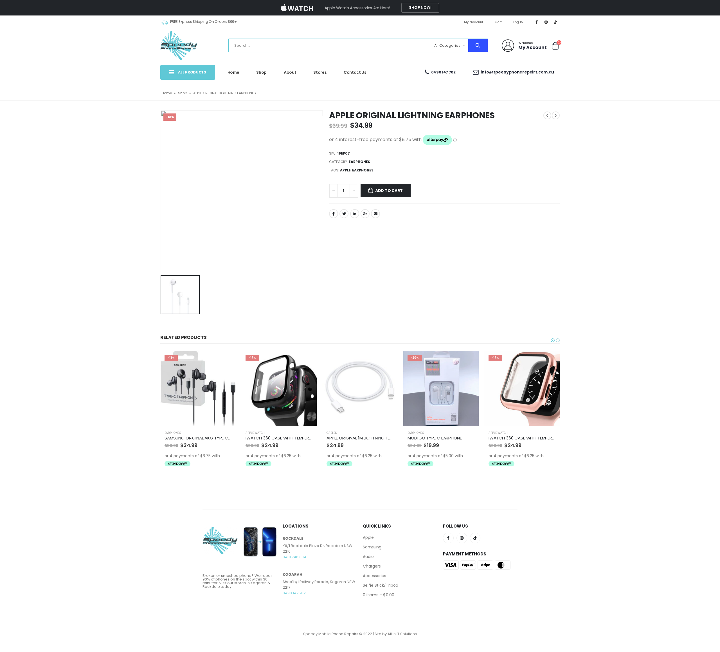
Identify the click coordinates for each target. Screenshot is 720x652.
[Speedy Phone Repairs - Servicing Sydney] (178, 45)
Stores (320, 72)
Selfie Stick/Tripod (380, 585)
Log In (518, 22)
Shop (261, 72)
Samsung (372, 547)
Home (233, 72)
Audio (368, 556)
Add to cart (389, 190)
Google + (365, 213)
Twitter (343, 213)
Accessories (374, 576)
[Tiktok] (555, 22)
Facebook (333, 213)
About (290, 72)
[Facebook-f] (448, 538)
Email (375, 213)
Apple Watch (174, 433)
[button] (552, 340)
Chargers (372, 566)
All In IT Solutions (402, 634)
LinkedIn (354, 213)
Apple (345, 170)
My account (473, 22)
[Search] (478, 45)
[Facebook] (537, 22)
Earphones (359, 161)
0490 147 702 (443, 72)
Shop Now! (420, 7)
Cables (251, 433)
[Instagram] (546, 22)
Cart (498, 22)
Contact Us (355, 72)
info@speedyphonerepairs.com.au (517, 72)
